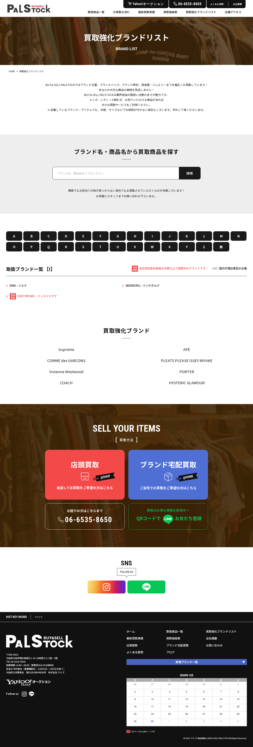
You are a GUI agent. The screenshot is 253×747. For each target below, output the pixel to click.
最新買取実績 (146, 12)
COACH (66, 382)
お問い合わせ (214, 645)
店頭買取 (132, 645)
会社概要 (237, 4)
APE (186, 349)
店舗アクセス (233, 12)
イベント (38, 616)
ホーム (130, 631)
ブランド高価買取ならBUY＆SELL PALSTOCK (209, 738)
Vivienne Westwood (66, 371)
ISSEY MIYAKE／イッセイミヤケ (37, 296)
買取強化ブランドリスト (201, 12)
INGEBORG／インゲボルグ (142, 285)
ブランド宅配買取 (177, 645)
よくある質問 (217, 4)
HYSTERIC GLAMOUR (187, 382)
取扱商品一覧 (96, 12)
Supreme (66, 349)
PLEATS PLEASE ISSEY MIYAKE (187, 360)
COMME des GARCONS (66, 360)
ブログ (170, 652)
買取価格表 (170, 12)
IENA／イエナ (18, 285)
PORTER (186, 371)
